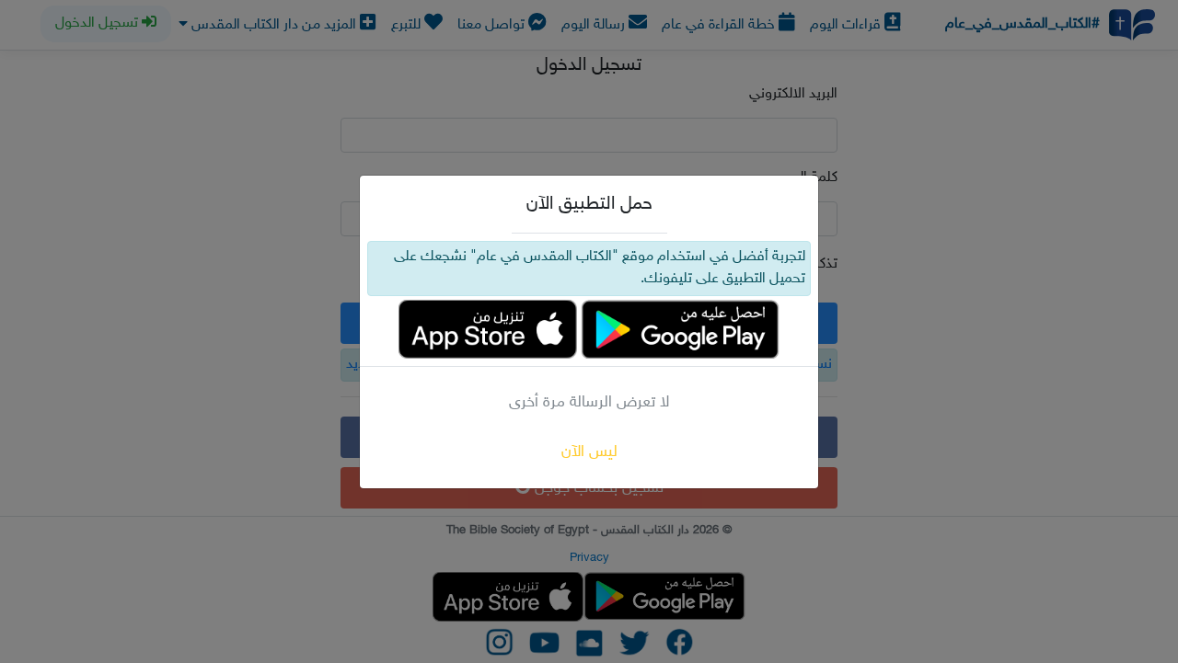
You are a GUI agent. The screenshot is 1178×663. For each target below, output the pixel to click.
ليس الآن (589, 452)
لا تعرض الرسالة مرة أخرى (589, 403)
